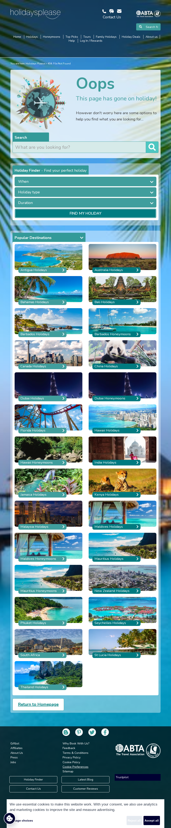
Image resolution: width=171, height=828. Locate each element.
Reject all (134, 820)
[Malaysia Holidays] (48, 515)
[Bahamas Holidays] (48, 290)
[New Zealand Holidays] (122, 579)
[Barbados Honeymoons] (122, 322)
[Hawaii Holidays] (122, 419)
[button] (85, 181)
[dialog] (85, 813)
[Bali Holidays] (122, 290)
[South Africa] (48, 643)
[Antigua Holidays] (48, 258)
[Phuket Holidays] (48, 611)
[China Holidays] (122, 354)
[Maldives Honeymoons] (48, 547)
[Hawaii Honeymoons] (48, 451)
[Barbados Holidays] (48, 322)
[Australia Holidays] (122, 258)
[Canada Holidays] (48, 354)
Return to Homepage (38, 704)
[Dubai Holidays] (48, 387)
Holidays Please (35, 63)
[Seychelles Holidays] (122, 611)
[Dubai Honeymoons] (122, 387)
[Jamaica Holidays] (48, 483)
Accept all (152, 820)
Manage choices (21, 820)
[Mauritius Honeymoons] (48, 579)
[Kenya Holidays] (122, 483)
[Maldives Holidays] (122, 515)
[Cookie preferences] (9, 818)
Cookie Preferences (75, 767)
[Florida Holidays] (48, 419)
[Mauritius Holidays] (122, 547)
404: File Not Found (59, 63)
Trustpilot (122, 777)
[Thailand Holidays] (48, 675)
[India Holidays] (122, 451)
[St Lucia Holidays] (122, 643)
